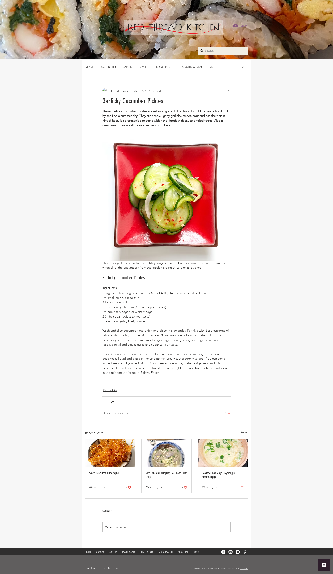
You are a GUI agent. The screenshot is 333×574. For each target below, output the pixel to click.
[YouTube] (238, 552)
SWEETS (144, 66)
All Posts (89, 66)
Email (88, 568)
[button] (243, 67)
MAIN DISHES (109, 66)
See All (244, 432)
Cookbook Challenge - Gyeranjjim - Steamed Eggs (219, 475)
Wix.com (244, 568)
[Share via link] (112, 402)
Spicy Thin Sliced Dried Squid (104, 473)
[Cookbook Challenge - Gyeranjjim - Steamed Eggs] (223, 453)
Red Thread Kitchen (105, 568)
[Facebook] (223, 552)
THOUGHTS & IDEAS (191, 66)
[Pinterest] (245, 552)
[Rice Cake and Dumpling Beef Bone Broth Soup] (167, 453)
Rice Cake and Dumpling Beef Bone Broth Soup (166, 475)
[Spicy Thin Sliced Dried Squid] (110, 453)
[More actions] (229, 91)
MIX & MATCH (164, 66)
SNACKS (128, 66)
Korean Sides (110, 390)
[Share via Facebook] (104, 402)
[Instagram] (230, 552)
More (212, 66)
